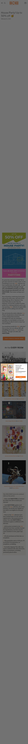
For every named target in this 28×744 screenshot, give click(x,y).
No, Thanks (20, 378)
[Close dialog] (26, 364)
